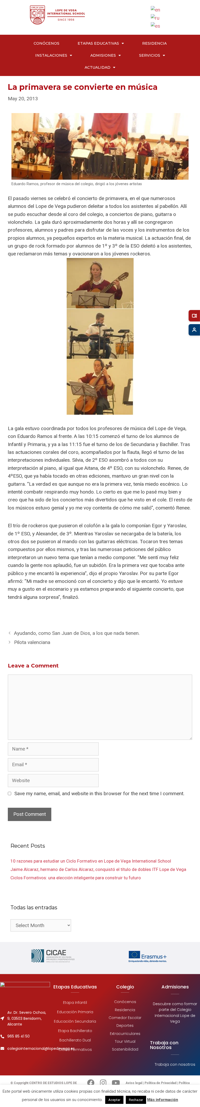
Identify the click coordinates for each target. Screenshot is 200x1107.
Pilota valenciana (32, 642)
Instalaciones (51, 55)
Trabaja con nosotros (175, 1064)
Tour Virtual (125, 1041)
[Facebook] (91, 1083)
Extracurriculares (125, 1033)
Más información (162, 1099)
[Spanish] (156, 26)
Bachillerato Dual (75, 1040)
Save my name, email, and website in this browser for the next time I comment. (99, 793)
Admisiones (103, 55)
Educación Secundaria (75, 1021)
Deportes (125, 1025)
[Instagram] (103, 1083)
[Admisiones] (194, 330)
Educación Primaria (75, 1012)
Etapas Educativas (98, 43)
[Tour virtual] (194, 315)
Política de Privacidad (160, 1083)
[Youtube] (116, 1083)
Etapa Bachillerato (75, 1030)
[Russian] (155, 18)
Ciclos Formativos (75, 1049)
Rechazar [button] (136, 1100)
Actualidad (97, 67)
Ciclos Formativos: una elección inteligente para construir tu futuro (75, 877)
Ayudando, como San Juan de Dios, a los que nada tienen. (77, 633)
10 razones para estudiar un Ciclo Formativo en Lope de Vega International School (90, 861)
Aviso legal (134, 1083)
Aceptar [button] (114, 1100)
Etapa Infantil (75, 1002)
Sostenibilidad (125, 1049)
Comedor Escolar (125, 1017)
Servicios (149, 55)
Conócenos (46, 43)
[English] (156, 10)
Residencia (154, 43)
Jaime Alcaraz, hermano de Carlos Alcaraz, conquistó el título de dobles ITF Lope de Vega (98, 869)
